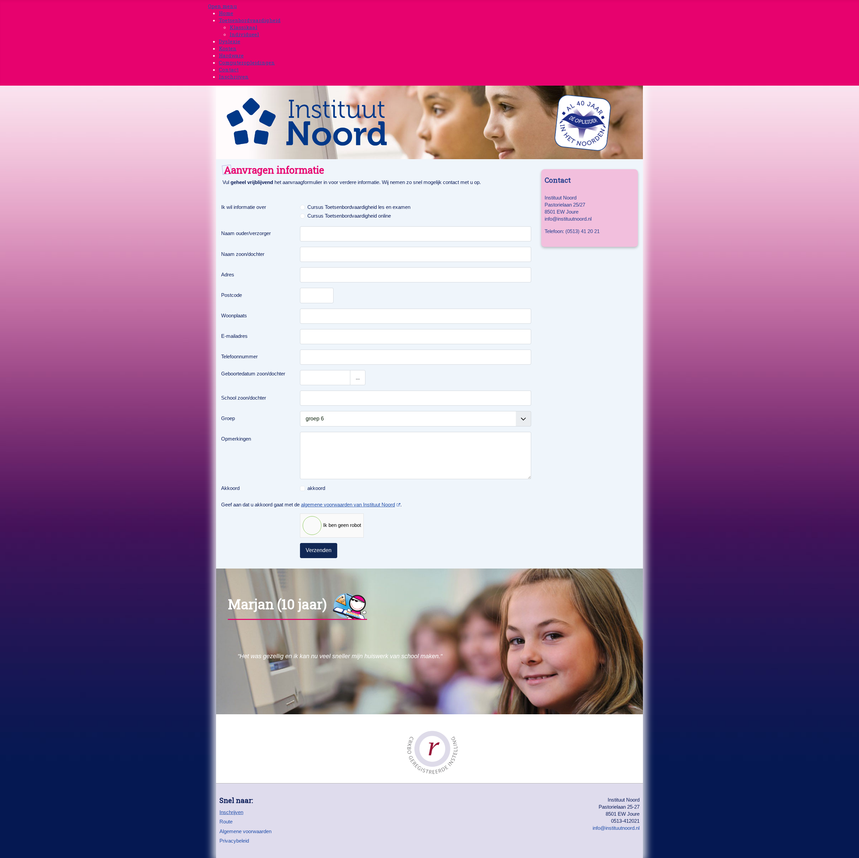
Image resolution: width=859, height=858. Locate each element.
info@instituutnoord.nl (616, 828)
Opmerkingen (236, 439)
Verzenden (319, 550)
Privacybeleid (234, 841)
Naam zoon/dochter (242, 254)
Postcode (231, 295)
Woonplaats (234, 315)
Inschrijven (231, 812)
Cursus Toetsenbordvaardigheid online (349, 216)
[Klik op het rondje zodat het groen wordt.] (258, 525)
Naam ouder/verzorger (246, 233)
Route (226, 821)
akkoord (316, 488)
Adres (227, 274)
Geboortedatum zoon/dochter (253, 373)
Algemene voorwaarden (245, 831)
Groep (228, 418)
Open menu (222, 6)
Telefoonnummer (239, 356)
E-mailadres (234, 336)
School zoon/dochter (243, 398)
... (358, 377)
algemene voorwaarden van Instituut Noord (348, 504)
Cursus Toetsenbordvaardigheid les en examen (358, 207)
